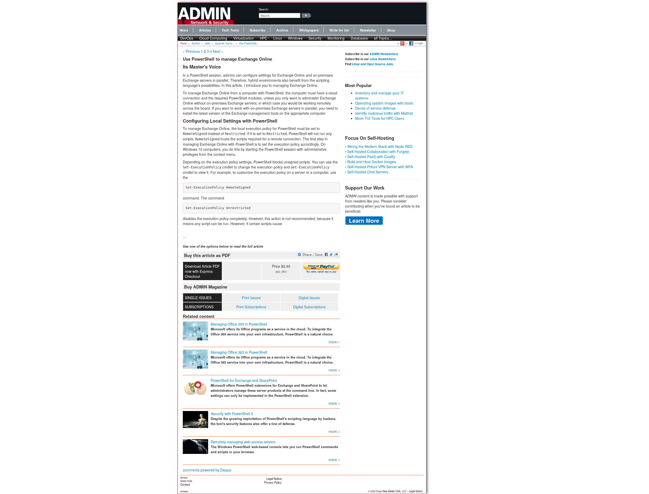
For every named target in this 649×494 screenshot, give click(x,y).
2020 (207, 43)
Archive (282, 30)
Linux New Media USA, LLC (391, 491)
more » (334, 341)
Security (315, 38)
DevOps (186, 38)
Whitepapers (309, 30)
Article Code (186, 481)
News (184, 30)
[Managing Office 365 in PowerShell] (195, 330)
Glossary (184, 491)
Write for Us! (339, 30)
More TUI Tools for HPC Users (379, 118)
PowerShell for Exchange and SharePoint (244, 380)
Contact (185, 484)
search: (263, 9)
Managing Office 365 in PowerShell (239, 324)
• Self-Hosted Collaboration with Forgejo (377, 151)
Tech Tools (230, 30)
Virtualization (243, 38)
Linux (277, 38)
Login (420, 43)
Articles (205, 30)
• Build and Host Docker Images (370, 161)
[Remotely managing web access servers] (195, 446)
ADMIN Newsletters (384, 54)
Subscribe (257, 30)
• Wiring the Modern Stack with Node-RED (378, 146)
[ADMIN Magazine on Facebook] (410, 43)
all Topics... (383, 38)
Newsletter (368, 30)
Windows (295, 38)
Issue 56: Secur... (224, 43)
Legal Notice (274, 478)
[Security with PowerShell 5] (195, 419)
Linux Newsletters (383, 59)
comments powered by (207, 469)
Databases (359, 38)
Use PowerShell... (249, 43)
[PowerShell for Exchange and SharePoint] (195, 386)
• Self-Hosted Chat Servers (366, 171)
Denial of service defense (375, 108)
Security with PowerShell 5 (232, 413)
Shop (391, 30)
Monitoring (336, 38)
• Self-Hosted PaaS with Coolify (370, 156)
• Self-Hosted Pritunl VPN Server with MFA (379, 166)
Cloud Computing (213, 38)
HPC (263, 38)
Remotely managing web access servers (243, 441)
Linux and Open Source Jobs (372, 64)
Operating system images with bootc (384, 103)
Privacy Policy (273, 482)
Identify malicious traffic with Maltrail (384, 113)
